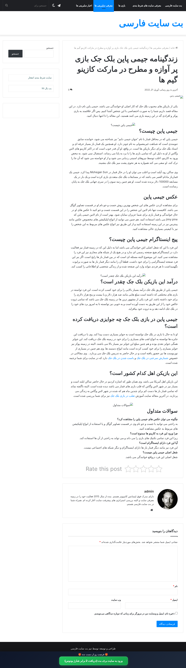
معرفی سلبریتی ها (104, 5)
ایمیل (174, 599)
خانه (173, 47)
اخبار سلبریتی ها (84, 5)
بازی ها (121, 5)
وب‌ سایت (116, 599)
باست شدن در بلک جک (121, 358)
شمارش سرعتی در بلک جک (152, 358)
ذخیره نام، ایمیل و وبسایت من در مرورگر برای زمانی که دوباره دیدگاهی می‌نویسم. (134, 613)
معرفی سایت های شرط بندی (147, 5)
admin (149, 491)
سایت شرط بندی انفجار (40, 77)
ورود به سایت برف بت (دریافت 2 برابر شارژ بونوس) (93, 661)
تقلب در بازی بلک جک (122, 395)
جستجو (50, 47)
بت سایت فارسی (173, 5)
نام (175, 586)
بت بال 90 (47, 88)
